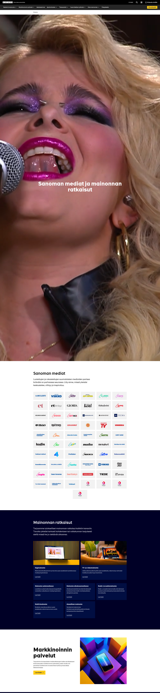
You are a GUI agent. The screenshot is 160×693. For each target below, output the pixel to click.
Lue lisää (38, 673)
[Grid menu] (141, 2)
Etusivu (35, 12)
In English (131, 2)
